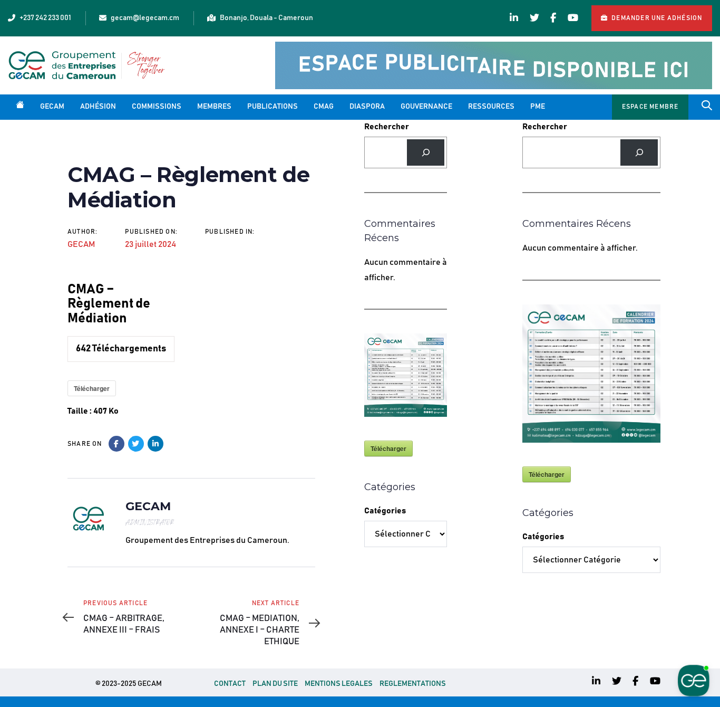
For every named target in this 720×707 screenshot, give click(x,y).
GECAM (81, 244)
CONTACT (230, 683)
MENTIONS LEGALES (339, 683)
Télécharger (92, 388)
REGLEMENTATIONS (413, 683)
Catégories (385, 511)
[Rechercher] (425, 152)
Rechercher (386, 126)
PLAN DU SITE (275, 683)
